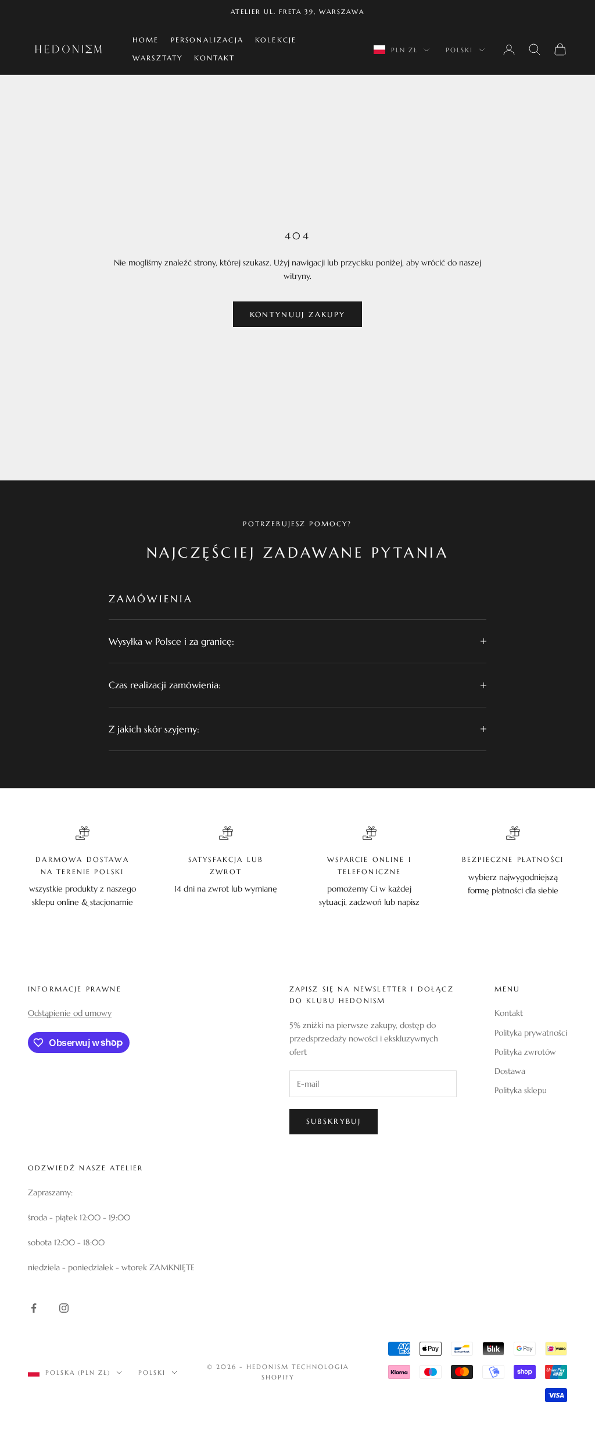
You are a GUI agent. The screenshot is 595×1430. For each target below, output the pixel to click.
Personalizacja (207, 39)
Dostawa (509, 1071)
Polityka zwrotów (525, 1052)
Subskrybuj (333, 1121)
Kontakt (214, 57)
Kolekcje (275, 39)
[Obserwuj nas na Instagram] (64, 1308)
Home (145, 39)
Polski (459, 50)
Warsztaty (157, 57)
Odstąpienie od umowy (70, 1013)
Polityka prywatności (530, 1032)
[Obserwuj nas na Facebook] (34, 1308)
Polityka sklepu (520, 1090)
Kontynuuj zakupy (297, 314)
